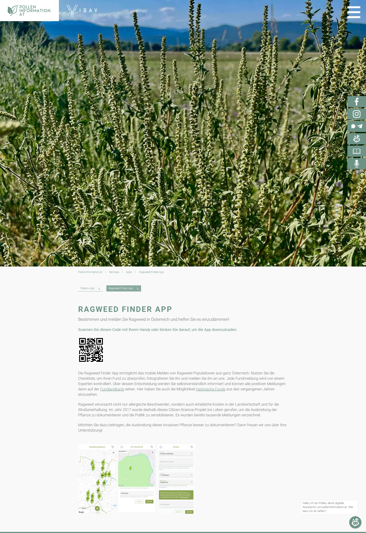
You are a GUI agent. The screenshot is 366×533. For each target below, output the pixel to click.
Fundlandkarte (112, 389)
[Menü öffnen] (353, 12)
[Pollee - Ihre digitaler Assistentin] (356, 138)
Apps (129, 272)
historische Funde (210, 389)
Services (114, 272)
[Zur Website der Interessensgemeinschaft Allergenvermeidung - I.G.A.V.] (82, 10)
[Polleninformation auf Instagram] (356, 114)
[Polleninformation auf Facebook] (356, 101)
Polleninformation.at (90, 272)
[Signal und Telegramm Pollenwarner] (356, 126)
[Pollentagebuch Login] (356, 151)
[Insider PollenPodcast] (356, 163)
